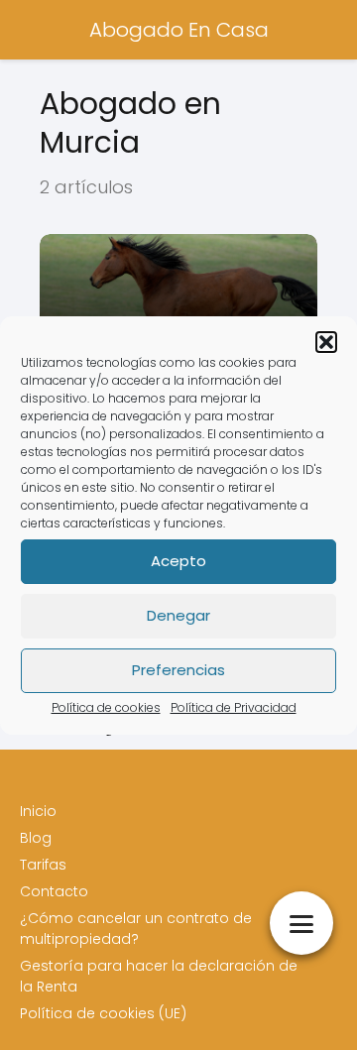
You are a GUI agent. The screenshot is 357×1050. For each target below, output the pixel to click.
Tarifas (43, 865)
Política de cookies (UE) (103, 1013)
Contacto (54, 891)
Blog (36, 838)
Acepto (178, 560)
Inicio (38, 811)
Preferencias (178, 669)
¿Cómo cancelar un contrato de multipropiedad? (136, 928)
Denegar (178, 615)
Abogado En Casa (179, 30)
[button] (326, 342)
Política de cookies (106, 707)
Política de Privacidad (234, 707)
